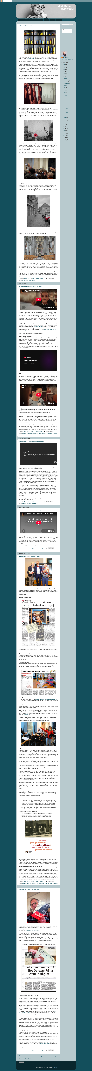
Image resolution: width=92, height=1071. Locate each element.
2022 (64, 71)
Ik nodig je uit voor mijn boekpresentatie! (29, 889)
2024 (64, 67)
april (65, 92)
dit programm (26, 714)
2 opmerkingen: (39, 431)
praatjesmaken (44, 433)
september (66, 83)
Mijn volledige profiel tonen (67, 59)
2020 (64, 74)
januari (65, 120)
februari (66, 119)
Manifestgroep (35, 503)
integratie (39, 433)
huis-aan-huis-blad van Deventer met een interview (46, 699)
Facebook (59, 20)
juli (64, 87)
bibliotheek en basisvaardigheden (29, 433)
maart (65, 117)
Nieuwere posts (23, 1056)
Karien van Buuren (38, 326)
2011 (64, 135)
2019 (64, 76)
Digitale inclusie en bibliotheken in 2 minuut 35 (31, 441)
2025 (64, 66)
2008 (64, 140)
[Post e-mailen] (46, 278)
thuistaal (50, 433)
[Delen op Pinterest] (53, 278)
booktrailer (40, 549)
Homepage (39, 1056)
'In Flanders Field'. (31, 58)
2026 (64, 64)
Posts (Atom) (28, 1058)
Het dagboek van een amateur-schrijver (29, 556)
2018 (64, 123)
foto (32, 280)
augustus (66, 85)
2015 (64, 128)
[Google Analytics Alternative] (21, 1062)
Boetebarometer (38, 20)
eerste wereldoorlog (26, 280)
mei (65, 90)
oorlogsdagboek (51, 549)
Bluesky (46, 20)
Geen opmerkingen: (40, 278)
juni (65, 88)
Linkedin (52, 20)
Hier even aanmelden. (45, 1043)
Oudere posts (54, 1056)
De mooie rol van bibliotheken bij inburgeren (30, 286)
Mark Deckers (66, 57)
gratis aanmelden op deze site (31, 930)
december (66, 78)
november (66, 80)
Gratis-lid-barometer (28, 20)
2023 (64, 69)
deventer (45, 549)
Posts (64, 29)
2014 (64, 130)
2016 (64, 126)
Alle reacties (65, 32)
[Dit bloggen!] (50, 278)
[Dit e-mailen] (48, 278)
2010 (64, 137)
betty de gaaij (32, 883)
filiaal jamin (55, 883)
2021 (64, 73)
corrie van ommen (48, 883)
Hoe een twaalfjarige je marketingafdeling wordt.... (32, 510)
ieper (34, 280)
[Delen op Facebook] (52, 278)
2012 (64, 133)
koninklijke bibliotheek (26, 503)
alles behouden (25, 549)
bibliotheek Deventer (33, 549)
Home (20, 20)
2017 (64, 124)
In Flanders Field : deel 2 (25, 25)
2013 (64, 131)
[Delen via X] (51, 278)
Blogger (55, 1067)
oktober (66, 81)
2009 (64, 139)
